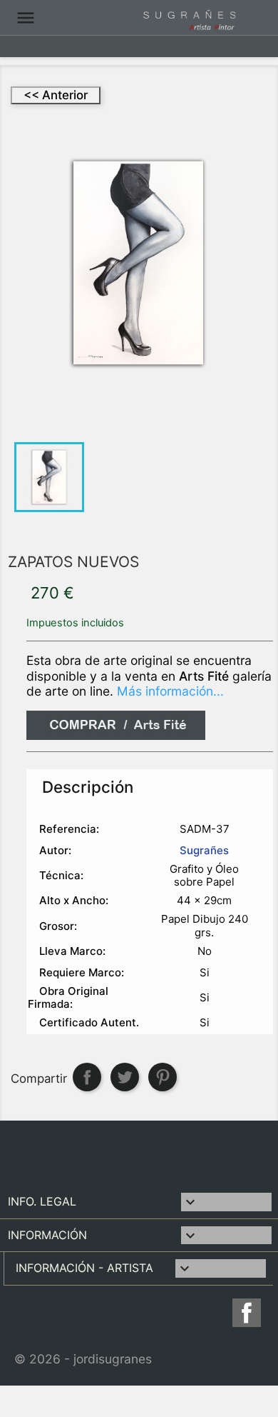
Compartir (87, 1077)
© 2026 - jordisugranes (83, 1358)
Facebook (249, 1312)
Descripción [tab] (87, 786)
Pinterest (162, 1077)
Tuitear (124, 1077)
